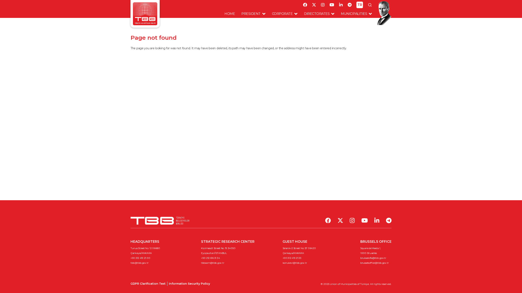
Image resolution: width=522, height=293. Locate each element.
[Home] (145, 13)
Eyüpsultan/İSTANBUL (214, 253)
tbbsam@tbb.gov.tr (212, 262)
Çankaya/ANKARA (141, 253)
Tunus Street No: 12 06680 (145, 248)
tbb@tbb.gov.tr (139, 262)
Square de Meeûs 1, (370, 248)
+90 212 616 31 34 (210, 257)
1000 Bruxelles (368, 253)
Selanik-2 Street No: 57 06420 (299, 248)
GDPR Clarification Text (148, 283)
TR (359, 5)
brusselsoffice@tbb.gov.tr (374, 262)
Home (230, 14)
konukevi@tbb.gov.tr (295, 262)
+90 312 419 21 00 (140, 257)
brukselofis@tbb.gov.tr (373, 257)
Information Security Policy (189, 283)
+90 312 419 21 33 (292, 257)
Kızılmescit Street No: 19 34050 (218, 248)
